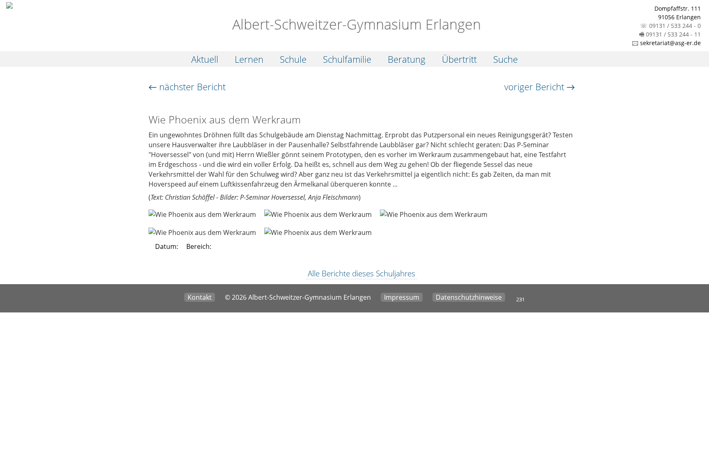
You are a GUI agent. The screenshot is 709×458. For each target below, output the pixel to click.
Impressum (402, 297)
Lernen (249, 59)
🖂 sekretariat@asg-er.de (666, 43)
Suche (505, 59)
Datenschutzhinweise (468, 297)
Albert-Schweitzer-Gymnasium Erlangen (355, 24)
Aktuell (204, 59)
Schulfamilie (347, 59)
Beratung (406, 59)
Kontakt (199, 297)
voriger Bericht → (539, 86)
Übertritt (459, 59)
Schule (293, 59)
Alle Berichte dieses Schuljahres (361, 273)
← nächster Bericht (187, 86)
